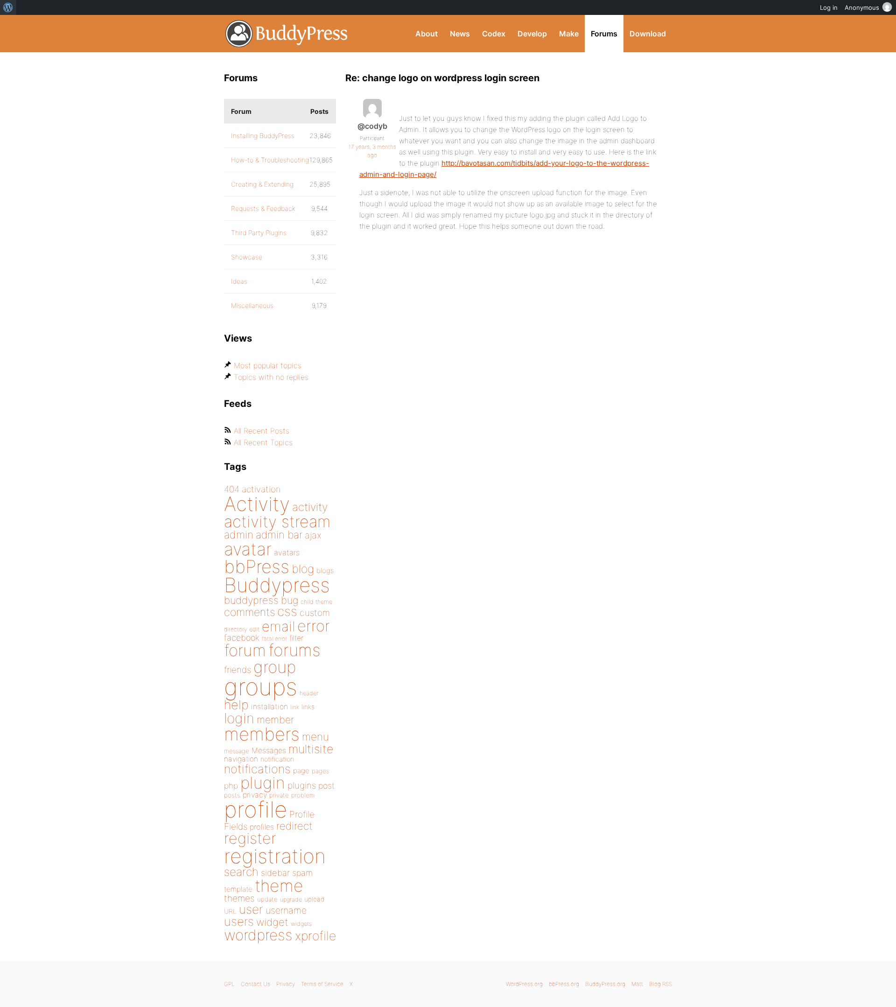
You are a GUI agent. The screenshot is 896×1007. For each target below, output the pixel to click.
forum (245, 650)
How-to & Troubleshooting (270, 160)
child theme (316, 601)
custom (315, 612)
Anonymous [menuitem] (862, 7)
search (241, 872)
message (236, 751)
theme (279, 885)
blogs (325, 570)
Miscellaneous (252, 305)
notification (277, 759)
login (239, 718)
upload (314, 899)
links (308, 707)
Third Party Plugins (259, 233)
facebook (241, 638)
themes (239, 898)
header (309, 693)
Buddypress (277, 585)
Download (648, 33)
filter (296, 638)
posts (232, 795)
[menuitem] (8, 7)
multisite (310, 749)
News (460, 33)
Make (569, 33)
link (294, 707)
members (262, 734)
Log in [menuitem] (829, 7)
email (278, 626)
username (286, 910)
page (301, 770)
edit (254, 629)
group (274, 667)
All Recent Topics (263, 442)
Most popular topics (267, 365)
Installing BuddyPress (262, 136)
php (231, 785)
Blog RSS (660, 983)
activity (310, 507)
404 (231, 489)
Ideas (239, 281)
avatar (248, 548)
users (239, 921)
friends (237, 669)
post (326, 785)
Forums (604, 33)
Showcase (246, 257)
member (275, 719)
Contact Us (255, 983)
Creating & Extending (262, 184)
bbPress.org (564, 983)
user (251, 909)
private (279, 795)
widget (272, 922)
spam (302, 873)
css (287, 611)
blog (303, 569)
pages (320, 771)
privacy (255, 794)
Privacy (285, 983)
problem (303, 795)
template (238, 889)
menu (315, 736)
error (313, 625)
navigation (241, 759)
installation (269, 706)
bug (289, 600)
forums (294, 650)
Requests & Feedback (263, 208)
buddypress (251, 600)
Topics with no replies (271, 377)
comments (249, 612)
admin (238, 534)
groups (260, 686)
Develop (532, 33)
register (250, 838)
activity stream (277, 521)
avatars (287, 552)
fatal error (274, 638)
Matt (637, 983)
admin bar (279, 534)
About (426, 33)
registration (275, 856)
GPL (229, 983)
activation (261, 489)
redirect (294, 826)
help (236, 705)
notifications (257, 769)
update (267, 899)
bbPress (256, 566)
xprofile (315, 935)
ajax (313, 535)
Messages (269, 750)
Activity (257, 504)
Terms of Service (322, 983)
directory (235, 629)
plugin (262, 782)
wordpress (258, 935)
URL (230, 911)
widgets (301, 923)
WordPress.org (524, 983)
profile (255, 809)
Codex (493, 33)
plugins (301, 785)
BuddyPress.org (287, 33)
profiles (262, 827)
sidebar (275, 872)
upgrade (291, 899)
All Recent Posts (261, 430)
